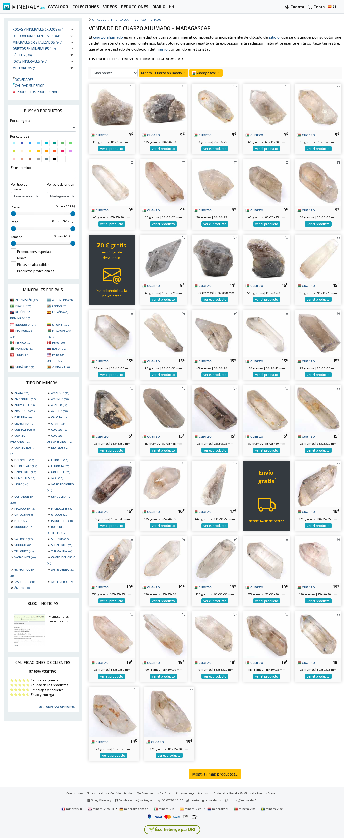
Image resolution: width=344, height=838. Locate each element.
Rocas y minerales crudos (38, 29)
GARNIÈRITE (25, 472)
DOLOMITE (24, 460)
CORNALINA (24, 429)
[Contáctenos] (171, 6)
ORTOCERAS (24, 514)
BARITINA (23, 417)
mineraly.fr (74, 808)
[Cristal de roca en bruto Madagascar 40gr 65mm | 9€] (163, 257)
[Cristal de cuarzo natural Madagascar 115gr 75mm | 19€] (266, 558)
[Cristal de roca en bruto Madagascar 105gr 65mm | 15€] (112, 407)
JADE (57, 478)
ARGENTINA (62, 300)
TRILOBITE (24, 551)
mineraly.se (274, 808)
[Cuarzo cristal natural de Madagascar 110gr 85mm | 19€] (215, 634)
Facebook (125, 800)
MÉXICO (23, 342)
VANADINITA (25, 557)
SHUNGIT (23, 545)
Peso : (15, 222)
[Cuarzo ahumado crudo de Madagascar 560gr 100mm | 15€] (266, 257)
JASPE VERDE (62, 581)
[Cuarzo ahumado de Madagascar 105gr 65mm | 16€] (163, 483)
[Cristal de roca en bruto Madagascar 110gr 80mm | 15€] (163, 407)
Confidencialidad (122, 793)
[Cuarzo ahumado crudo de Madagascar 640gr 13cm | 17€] (215, 483)
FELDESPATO (25, 466)
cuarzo (102, 134)
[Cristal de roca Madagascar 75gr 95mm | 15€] (318, 407)
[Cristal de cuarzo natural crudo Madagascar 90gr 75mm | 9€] (215, 106)
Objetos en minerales (34, 48)
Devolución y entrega (180, 793)
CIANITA (58, 423)
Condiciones (75, 793)
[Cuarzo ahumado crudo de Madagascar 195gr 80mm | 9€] (163, 106)
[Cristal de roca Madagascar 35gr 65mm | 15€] (112, 483)
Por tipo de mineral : (19, 186)
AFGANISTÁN (26, 300)
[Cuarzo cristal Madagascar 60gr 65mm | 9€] (266, 106)
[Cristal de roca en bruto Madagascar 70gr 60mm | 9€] (318, 181)
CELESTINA (24, 423)
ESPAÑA (60, 312)
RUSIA (59, 348)
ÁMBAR (22, 587)
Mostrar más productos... (215, 773)
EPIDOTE (59, 460)
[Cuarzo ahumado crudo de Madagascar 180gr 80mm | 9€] (112, 106)
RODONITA (23, 526)
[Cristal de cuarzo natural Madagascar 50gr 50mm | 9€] (215, 181)
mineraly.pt (247, 808)
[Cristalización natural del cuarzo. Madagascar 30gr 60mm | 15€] (266, 332)
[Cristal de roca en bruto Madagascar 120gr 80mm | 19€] (169, 711)
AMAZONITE (25, 399)
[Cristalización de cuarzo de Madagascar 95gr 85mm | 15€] (163, 332)
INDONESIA (25, 324)
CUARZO (59, 429)
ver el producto (111, 149)
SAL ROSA (23, 539)
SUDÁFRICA (24, 367)
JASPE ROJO (24, 581)
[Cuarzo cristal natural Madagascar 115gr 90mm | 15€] (318, 257)
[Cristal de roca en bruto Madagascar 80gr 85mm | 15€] (266, 407)
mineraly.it (166, 808)
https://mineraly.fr (243, 800)
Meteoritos (25, 68)
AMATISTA (60, 393)
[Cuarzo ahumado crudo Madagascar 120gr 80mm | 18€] (318, 483)
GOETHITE (60, 472)
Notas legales (97, 793)
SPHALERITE (61, 545)
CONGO (59, 306)
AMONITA (60, 399)
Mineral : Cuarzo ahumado (162, 73)
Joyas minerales (30, 61)
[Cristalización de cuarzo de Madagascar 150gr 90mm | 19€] (215, 558)
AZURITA (59, 411)
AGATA (21, 393)
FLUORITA (60, 466)
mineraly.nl (220, 808)
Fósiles (22, 55)
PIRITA (20, 520)
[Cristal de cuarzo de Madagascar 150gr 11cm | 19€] (112, 558)
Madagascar (121, 19)
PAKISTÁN (24, 348)
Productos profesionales (39, 92)
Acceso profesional (212, 793)
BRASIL (23, 306)
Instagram (147, 800)
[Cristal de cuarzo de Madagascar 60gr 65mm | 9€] (163, 181)
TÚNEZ (22, 354)
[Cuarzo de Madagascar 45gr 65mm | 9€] (112, 181)
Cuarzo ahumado (148, 19)
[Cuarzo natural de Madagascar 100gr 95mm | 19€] (163, 634)
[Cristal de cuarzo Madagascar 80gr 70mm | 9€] (318, 106)
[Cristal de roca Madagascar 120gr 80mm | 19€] (114, 711)
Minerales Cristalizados (37, 42)
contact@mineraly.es (206, 800)
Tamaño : (17, 237)
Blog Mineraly (101, 800)
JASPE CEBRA (62, 569)
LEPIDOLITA (61, 496)
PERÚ (58, 342)
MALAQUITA (24, 508)
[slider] (13, 213)
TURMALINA (61, 551)
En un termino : (21, 168)
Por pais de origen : (60, 186)
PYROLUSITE (62, 520)
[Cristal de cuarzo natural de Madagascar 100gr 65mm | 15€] (112, 332)
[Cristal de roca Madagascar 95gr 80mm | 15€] (318, 332)
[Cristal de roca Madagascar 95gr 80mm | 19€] (318, 634)
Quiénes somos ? (149, 793)
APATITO (59, 405)
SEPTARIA (60, 539)
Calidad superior (28, 85)
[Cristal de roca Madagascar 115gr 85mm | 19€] (266, 634)
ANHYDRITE (24, 405)
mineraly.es (193, 808)
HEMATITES (24, 478)
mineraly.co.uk (103, 808)
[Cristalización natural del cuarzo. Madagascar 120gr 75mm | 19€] (318, 558)
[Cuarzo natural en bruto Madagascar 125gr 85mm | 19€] (112, 634)
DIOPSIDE (59, 447)
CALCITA (59, 417)
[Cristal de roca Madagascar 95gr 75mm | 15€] (215, 407)
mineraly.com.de (136, 808)
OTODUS (59, 514)
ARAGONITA (24, 411)
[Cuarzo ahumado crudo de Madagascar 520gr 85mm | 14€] (215, 257)
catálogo (99, 19)
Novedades (23, 79)
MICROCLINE (62, 508)
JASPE (21, 484)
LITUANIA (61, 324)
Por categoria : (21, 121)
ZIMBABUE (61, 367)
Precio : (16, 207)
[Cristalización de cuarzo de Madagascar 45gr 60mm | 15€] (215, 332)
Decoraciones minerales (37, 36)
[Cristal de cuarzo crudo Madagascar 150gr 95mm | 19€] (163, 558)
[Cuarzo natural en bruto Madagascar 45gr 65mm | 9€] (266, 181)
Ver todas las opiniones (56, 706)
